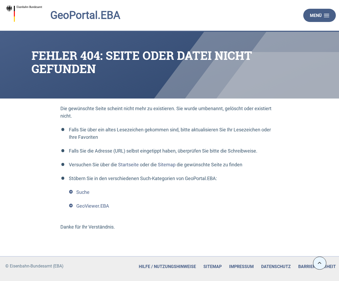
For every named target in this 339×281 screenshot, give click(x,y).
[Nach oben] (319, 263)
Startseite (128, 164)
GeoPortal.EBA (85, 15)
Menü (316, 15)
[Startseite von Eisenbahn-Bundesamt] (39, 14)
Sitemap (167, 164)
